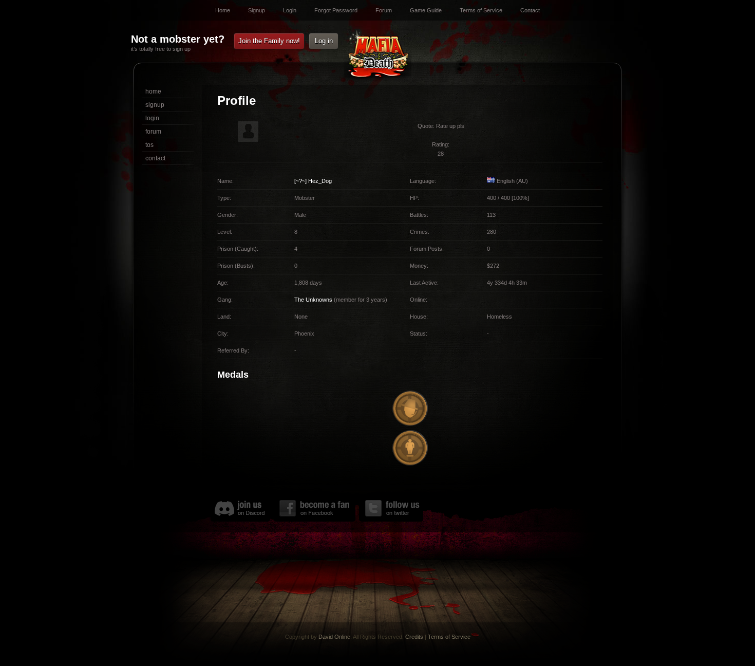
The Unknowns (313, 300)
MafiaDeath (377, 55)
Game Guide (426, 10)
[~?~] (300, 181)
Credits (414, 637)
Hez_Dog (320, 181)
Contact (530, 10)
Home (222, 10)
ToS (149, 145)
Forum (383, 10)
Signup (256, 10)
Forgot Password (335, 10)
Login (289, 10)
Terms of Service (481, 10)
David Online (334, 637)
